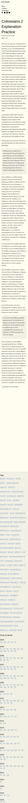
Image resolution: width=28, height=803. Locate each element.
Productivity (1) (16, 587)
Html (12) (10, 552)
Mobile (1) (22, 565)
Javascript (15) (9, 561)
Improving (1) (4, 556)
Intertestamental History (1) (17, 556)
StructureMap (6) (5, 604)
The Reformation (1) (6, 617)
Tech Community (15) (6, 608)
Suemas (10, 49)
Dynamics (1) (22, 517)
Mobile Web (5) (4, 569)
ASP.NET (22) (11, 487)
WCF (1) (16, 625)
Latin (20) (9, 565)
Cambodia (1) (16, 500)
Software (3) (3, 600)
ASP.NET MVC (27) (5, 491)
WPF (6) (20, 630)
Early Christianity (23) (6, 522)
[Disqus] (14, 409)
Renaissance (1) (4, 595)
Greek (6, 38)
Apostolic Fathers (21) (12, 483)
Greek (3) (17, 543)
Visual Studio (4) (19, 621)
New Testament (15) (15, 569)
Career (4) (10, 504)
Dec (15, 642)
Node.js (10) (3, 574)
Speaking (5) (11, 600)
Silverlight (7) (14, 595)
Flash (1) (2, 535)
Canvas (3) (3, 504)
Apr (11, 649)
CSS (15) (11, 513)
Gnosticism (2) (4, 539)
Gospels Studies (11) (15, 539)
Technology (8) (4, 612)
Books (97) (3, 500)
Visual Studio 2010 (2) (6, 625)
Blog (3, 6)
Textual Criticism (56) (16, 612)
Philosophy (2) (14, 582)
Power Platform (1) (5, 587)
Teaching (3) (14, 604)
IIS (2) (23, 552)
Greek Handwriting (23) (6, 548)
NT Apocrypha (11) (13, 574)
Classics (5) (15, 509)
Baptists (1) (20, 496)
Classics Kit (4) (4, 513)
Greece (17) (3, 543)
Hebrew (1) (18, 548)
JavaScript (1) (18, 561)
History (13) (3, 552)
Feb (4, 649)
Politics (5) (23, 582)
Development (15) (20, 513)
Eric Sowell (5, 2)
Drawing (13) (13, 517)
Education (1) (10, 478)
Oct (8, 642)
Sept (5, 642)
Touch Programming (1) (7, 621)
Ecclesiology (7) (4, 526)
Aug (1, 642)
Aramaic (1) (3, 487)
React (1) (15, 591)
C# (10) (9, 500)
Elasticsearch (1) (4, 530)
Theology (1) (16, 617)
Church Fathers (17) (5, 509)
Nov (12, 642)
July (22, 649)
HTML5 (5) (17, 552)
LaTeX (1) (2, 565)
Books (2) (2, 478)
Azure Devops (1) (11, 496)
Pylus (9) (2, 591)
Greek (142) (11, 543)
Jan (1, 649)
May (14, 649)
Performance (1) (4, 582)
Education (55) (14, 526)
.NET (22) (17, 478)
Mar (7, 649)
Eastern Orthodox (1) (20, 522)
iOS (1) (2, 561)
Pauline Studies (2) (16, 578)
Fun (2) (8, 535)
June (18, 649)
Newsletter (5, 10)
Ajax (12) (2, 483)
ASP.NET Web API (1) (17, 491)
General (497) (15, 535)
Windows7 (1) (4, 630)
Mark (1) (15, 565)
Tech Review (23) (18, 608)
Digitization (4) (4, 517)
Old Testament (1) (5, 578)
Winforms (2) (12, 630)
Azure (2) (2, 496)
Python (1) (9, 591)
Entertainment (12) (15, 530)
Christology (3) (18, 504)
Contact (4, 8)
